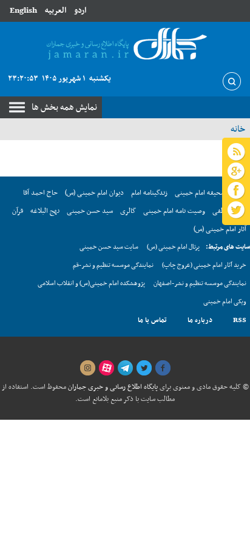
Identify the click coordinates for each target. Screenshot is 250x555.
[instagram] (87, 368)
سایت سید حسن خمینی (108, 247)
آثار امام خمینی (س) (220, 229)
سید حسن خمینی (90, 211)
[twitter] (143, 368)
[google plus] (236, 171)
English (23, 11)
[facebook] (162, 368)
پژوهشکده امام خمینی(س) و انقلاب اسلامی (91, 283)
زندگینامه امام (149, 193)
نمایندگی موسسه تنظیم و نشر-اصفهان (200, 283)
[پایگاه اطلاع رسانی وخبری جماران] (125, 44)
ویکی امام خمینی (224, 302)
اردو (80, 11)
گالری (128, 211)
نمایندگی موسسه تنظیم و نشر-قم (113, 265)
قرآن (17, 211)
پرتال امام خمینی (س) (173, 247)
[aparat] (106, 368)
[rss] (236, 152)
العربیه (55, 11)
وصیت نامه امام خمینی (174, 211)
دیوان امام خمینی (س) (94, 193)
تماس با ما (152, 320)
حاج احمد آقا (40, 193)
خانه (238, 129)
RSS (239, 320)
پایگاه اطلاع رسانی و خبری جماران (112, 387)
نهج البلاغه (44, 211)
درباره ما (199, 320)
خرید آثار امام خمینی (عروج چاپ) (204, 265)
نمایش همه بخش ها (64, 107)
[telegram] (125, 368)
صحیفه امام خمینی (200, 193)
